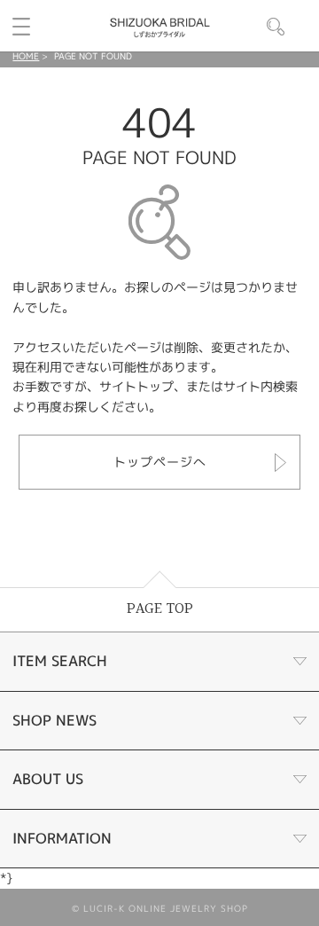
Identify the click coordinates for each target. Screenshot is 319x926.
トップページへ (159, 461)
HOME (25, 56)
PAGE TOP (160, 609)
